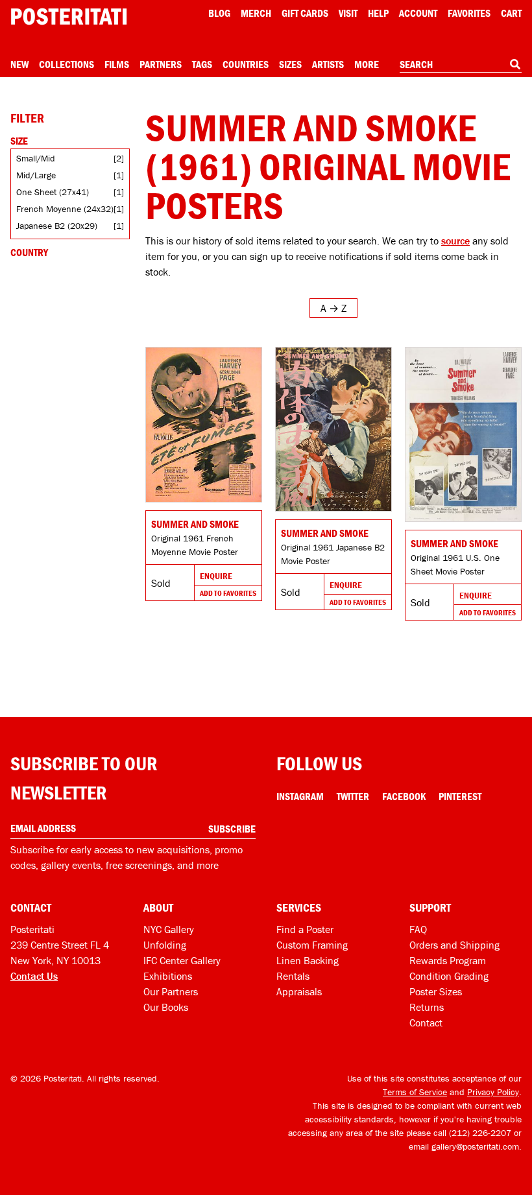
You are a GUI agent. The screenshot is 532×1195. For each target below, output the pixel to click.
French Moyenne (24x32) (65, 209)
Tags (202, 64)
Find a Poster (304, 929)
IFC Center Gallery (182, 960)
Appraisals (299, 991)
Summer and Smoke (195, 523)
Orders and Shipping (454, 944)
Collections (66, 64)
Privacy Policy (493, 1092)
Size (19, 140)
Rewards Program (447, 960)
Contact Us (34, 975)
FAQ (418, 929)
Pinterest (460, 796)
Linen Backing (307, 960)
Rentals (292, 975)
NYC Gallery (168, 929)
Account (418, 12)
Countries (246, 64)
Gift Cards (305, 12)
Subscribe (232, 828)
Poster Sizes (435, 991)
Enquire (216, 576)
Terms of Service (415, 1092)
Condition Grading (449, 975)
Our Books (165, 1006)
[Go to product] (203, 425)
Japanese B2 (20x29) (56, 225)
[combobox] (461, 65)
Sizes (290, 64)
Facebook (404, 796)
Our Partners (170, 991)
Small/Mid (35, 158)
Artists (328, 64)
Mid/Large (36, 175)
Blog (219, 12)
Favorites (469, 12)
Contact (425, 1022)
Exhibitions (167, 975)
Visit (348, 12)
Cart (511, 12)
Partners (160, 64)
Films (116, 64)
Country (29, 252)
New (19, 64)
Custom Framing (312, 944)
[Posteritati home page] (68, 16)
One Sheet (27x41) (52, 192)
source (455, 240)
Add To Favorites (228, 593)
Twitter (353, 796)
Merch (256, 12)
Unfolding (164, 944)
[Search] (515, 64)
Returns (426, 1006)
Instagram (300, 796)
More (366, 64)
